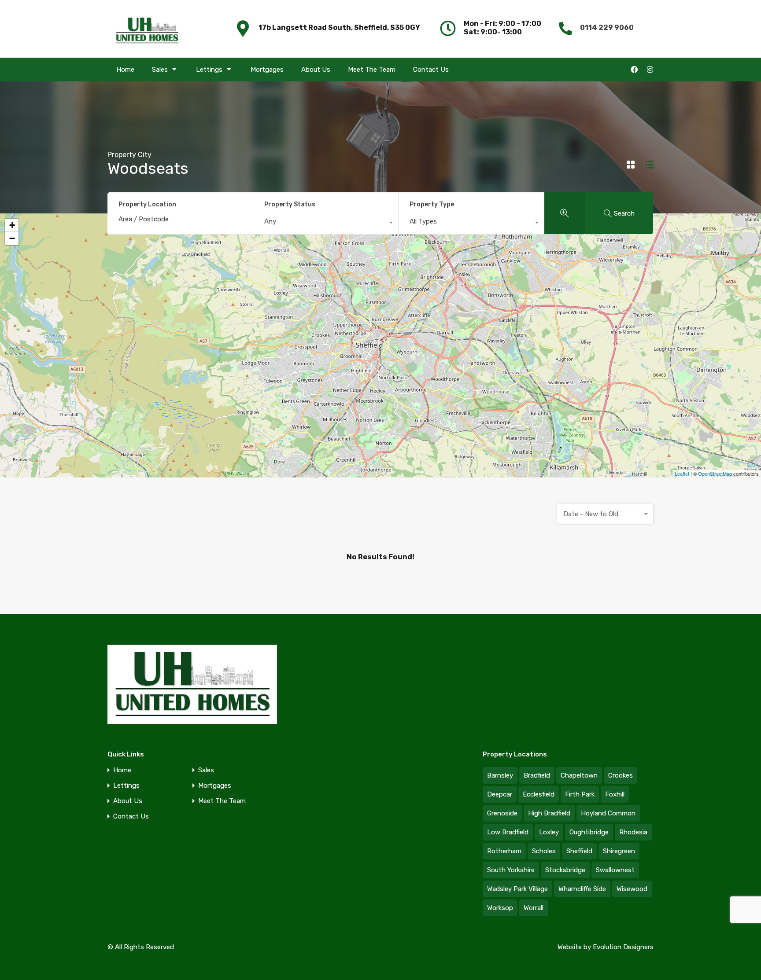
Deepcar (499, 794)
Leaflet (682, 473)
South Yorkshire (511, 870)
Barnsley (500, 775)
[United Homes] (147, 28)
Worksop (500, 908)
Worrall (533, 908)
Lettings (209, 69)
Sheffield (579, 851)
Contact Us (431, 69)
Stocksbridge (565, 870)
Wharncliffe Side (582, 889)
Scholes (544, 851)
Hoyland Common (608, 813)
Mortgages (267, 69)
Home (125, 69)
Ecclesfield (538, 794)
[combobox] (326, 223)
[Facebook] (634, 69)
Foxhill (614, 794)
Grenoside (502, 813)
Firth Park (580, 794)
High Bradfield (549, 813)
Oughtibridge (589, 832)
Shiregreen (619, 851)
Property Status (289, 204)
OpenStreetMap (715, 473)
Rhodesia (633, 832)
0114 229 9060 (607, 27)
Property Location (147, 204)
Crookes (620, 775)
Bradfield (537, 775)
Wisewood (632, 889)
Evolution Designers (623, 947)
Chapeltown (579, 775)
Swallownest (615, 870)
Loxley (549, 832)
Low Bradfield (507, 832)
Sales (160, 69)
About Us (315, 69)
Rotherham (504, 851)
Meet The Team (371, 69)
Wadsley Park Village (517, 889)
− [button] (12, 238)
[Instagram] (650, 69)
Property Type (432, 204)
